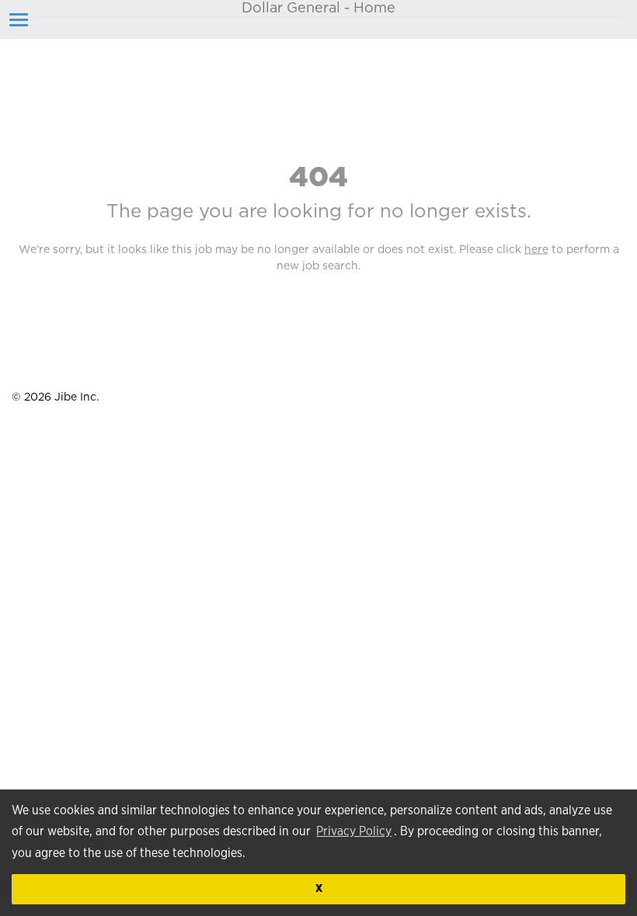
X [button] (318, 888)
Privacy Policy (354, 831)
